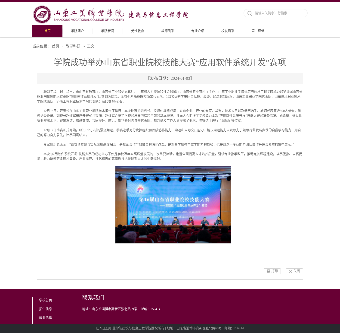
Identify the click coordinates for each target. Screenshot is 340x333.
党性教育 (137, 31)
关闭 (297, 271)
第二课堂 (257, 31)
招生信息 (45, 309)
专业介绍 (197, 31)
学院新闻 (107, 31)
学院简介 (77, 31)
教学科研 (73, 46)
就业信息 (45, 318)
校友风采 (227, 31)
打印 (274, 271)
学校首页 (45, 300)
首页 (47, 31)
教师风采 (167, 31)
